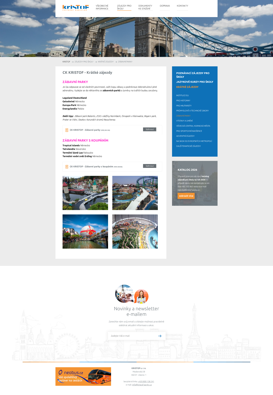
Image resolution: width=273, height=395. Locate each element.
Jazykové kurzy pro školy (194, 81)
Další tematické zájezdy (188, 146)
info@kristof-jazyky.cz (142, 385)
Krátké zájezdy (187, 86)
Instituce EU (182, 95)
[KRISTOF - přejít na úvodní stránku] (75, 8)
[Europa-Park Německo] (87, 233)
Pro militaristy (184, 106)
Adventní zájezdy (185, 136)
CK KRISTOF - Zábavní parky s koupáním (112, 166)
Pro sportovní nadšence (189, 131)
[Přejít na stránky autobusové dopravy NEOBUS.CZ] (83, 384)
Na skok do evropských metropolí (194, 141)
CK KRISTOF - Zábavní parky (112, 129)
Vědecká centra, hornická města (193, 126)
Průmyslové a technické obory (192, 111)
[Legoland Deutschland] (87, 195)
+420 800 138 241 (146, 381)
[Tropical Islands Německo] (137, 233)
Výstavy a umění (184, 121)
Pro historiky (183, 100)
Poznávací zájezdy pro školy (192, 75)
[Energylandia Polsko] (137, 195)
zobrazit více (186, 196)
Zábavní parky (183, 116)
